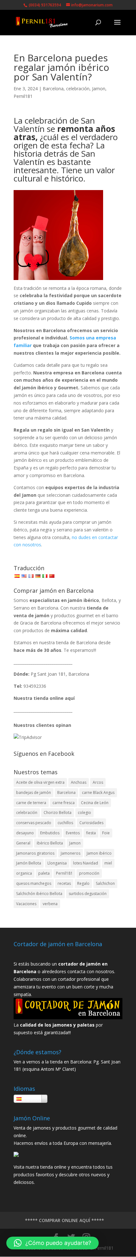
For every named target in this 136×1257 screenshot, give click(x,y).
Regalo (83, 883)
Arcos (98, 782)
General (23, 843)
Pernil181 (23, 96)
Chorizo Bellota (57, 812)
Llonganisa (57, 863)
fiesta (91, 833)
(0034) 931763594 (44, 5)
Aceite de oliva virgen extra (40, 782)
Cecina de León (94, 802)
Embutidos (49, 833)
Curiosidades (91, 822)
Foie (106, 833)
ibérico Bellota (50, 843)
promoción (89, 873)
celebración (78, 88)
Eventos (73, 833)
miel (108, 863)
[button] (52, 1243)
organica (24, 873)
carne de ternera (31, 802)
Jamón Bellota (28, 863)
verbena (50, 903)
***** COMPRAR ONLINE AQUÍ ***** (64, 1220)
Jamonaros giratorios (35, 853)
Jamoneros (70, 853)
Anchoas (78, 782)
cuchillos (65, 822)
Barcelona (53, 88)
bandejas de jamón (33, 792)
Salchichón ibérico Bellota (39, 893)
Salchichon (105, 883)
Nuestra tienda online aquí (44, 698)
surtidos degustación (88, 893)
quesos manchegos (33, 883)
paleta (44, 873)
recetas (64, 883)
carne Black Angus (98, 792)
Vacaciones (26, 903)
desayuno (25, 833)
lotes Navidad (85, 863)
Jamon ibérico (99, 853)
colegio (84, 812)
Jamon (98, 88)
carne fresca (64, 802)
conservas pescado (33, 822)
